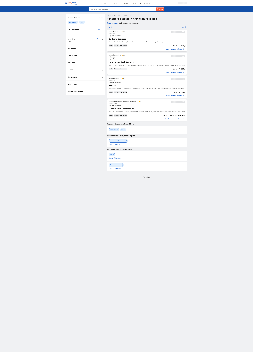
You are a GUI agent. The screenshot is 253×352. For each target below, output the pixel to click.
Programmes (104, 3)
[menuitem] (105, 3)
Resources (147, 3)
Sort (183, 27)
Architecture (124, 15)
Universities (115, 3)
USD (109, 27)
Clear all (101, 18)
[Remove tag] (76, 22)
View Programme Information (175, 49)
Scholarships (137, 3)
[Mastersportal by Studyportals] (71, 3)
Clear (98, 29)
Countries (126, 3)
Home (109, 15)
